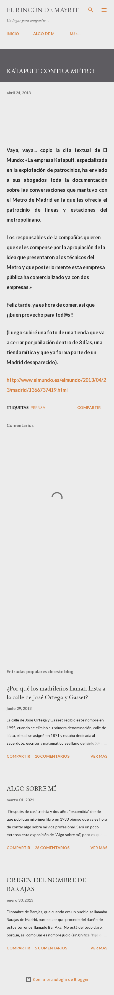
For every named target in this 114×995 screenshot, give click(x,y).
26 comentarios (52, 847)
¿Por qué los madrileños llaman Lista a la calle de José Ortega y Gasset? (56, 692)
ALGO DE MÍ (44, 33)
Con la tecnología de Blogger (60, 979)
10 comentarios (52, 756)
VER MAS (98, 756)
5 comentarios (51, 948)
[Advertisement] (57, 612)
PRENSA (37, 407)
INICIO (13, 33)
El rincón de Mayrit (43, 10)
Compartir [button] (89, 407)
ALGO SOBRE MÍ (31, 788)
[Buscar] (90, 10)
